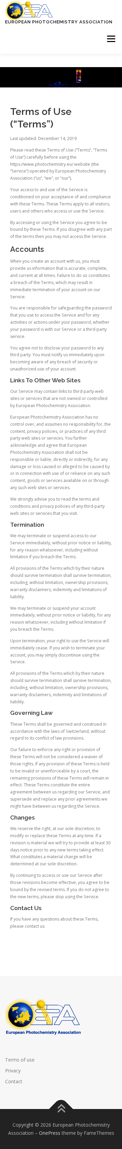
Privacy (13, 1070)
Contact (13, 1081)
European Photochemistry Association (59, 21)
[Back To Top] (61, 1109)
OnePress (49, 1133)
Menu (110, 39)
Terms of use (20, 1059)
